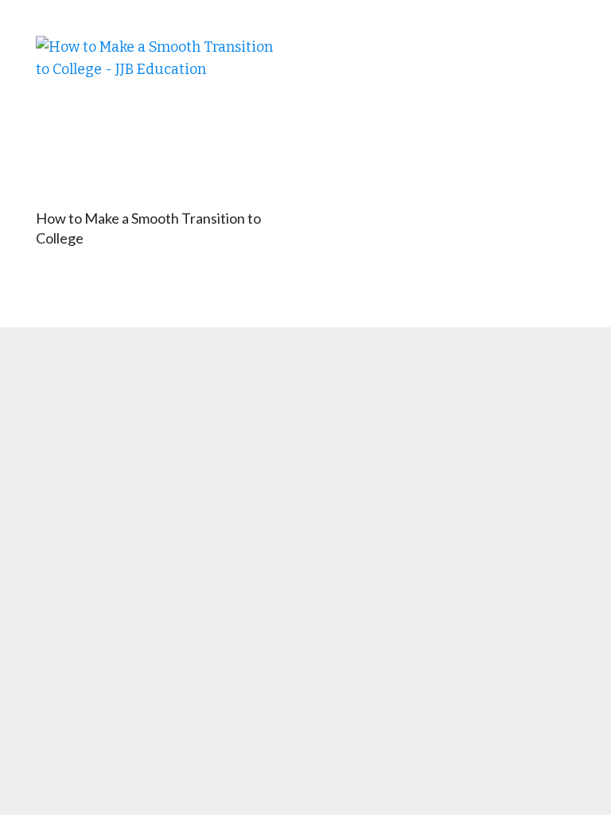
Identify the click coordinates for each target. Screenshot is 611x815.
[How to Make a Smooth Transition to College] (160, 118)
